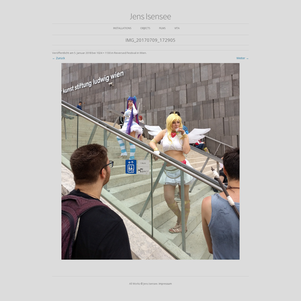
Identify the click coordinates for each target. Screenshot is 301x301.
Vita (177, 28)
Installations (122, 28)
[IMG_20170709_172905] (150, 161)
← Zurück (58, 58)
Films (162, 28)
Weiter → (242, 58)
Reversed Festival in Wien (130, 53)
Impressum (165, 283)
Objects (145, 28)
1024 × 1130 (103, 53)
